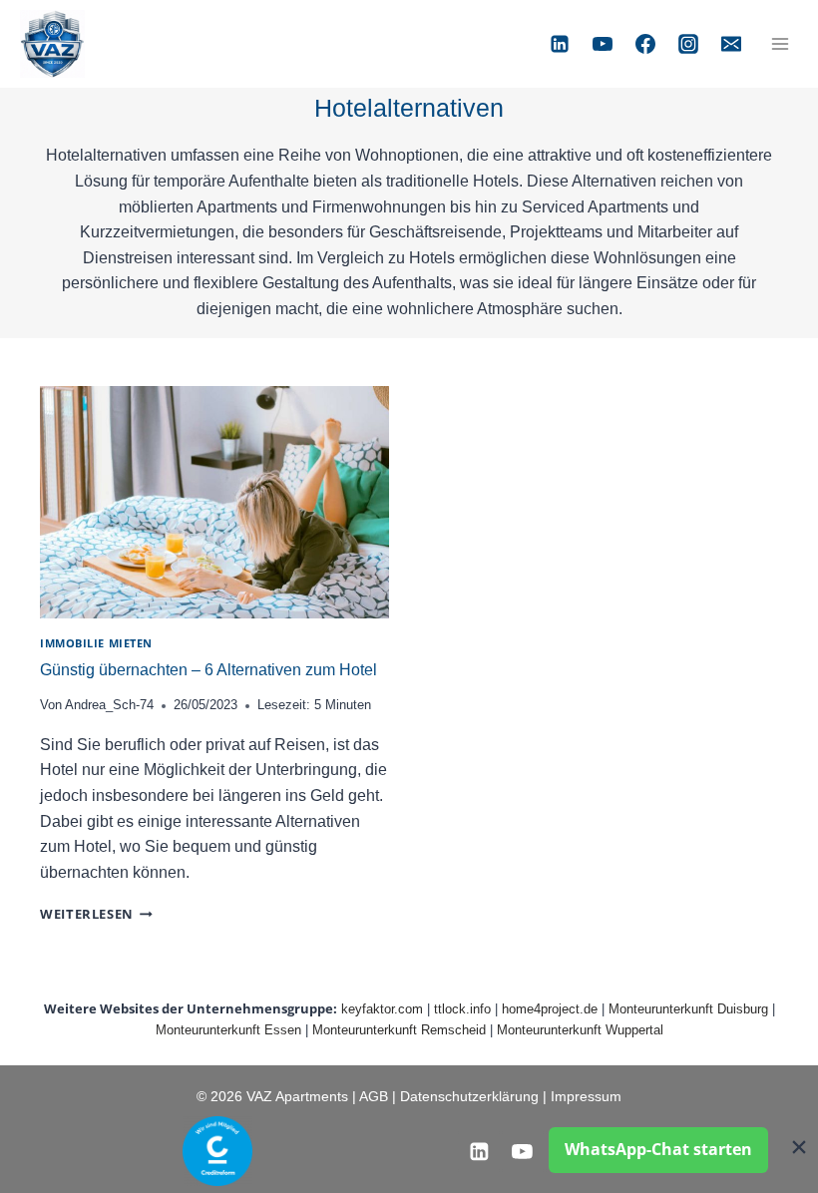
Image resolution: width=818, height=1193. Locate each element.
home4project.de (550, 1008)
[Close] (798, 1146)
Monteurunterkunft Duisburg (688, 1008)
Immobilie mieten (96, 642)
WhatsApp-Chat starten (658, 1149)
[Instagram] (688, 44)
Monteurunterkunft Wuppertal (580, 1029)
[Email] (731, 44)
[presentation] (214, 502)
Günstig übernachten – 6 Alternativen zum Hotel (208, 669)
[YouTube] (602, 44)
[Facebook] (645, 44)
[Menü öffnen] (779, 43)
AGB (373, 1096)
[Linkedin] (560, 44)
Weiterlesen (96, 914)
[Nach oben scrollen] (45, 1133)
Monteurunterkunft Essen (228, 1029)
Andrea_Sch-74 (109, 704)
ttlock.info (462, 1008)
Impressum (586, 1096)
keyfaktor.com (382, 1008)
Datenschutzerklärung (471, 1096)
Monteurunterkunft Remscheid (399, 1029)
